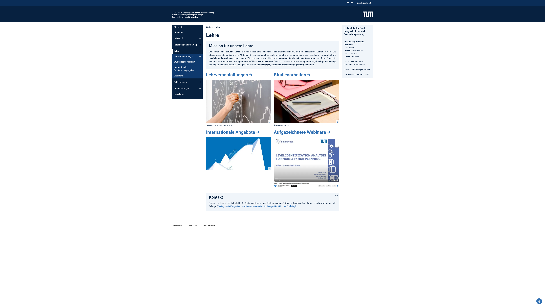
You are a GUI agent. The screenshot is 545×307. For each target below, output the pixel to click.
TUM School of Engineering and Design (187, 15)
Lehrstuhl (178, 38)
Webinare (178, 75)
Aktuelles (178, 32)
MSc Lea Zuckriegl (287, 206)
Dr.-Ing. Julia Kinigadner (229, 206)
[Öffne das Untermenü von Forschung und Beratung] (200, 44)
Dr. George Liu (270, 206)
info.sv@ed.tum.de (361, 69)
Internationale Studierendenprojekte (184, 69)
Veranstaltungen (181, 88)
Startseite (178, 27)
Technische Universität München (185, 17)
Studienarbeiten (290, 74)
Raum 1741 (362, 74)
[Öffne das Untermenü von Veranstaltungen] (200, 88)
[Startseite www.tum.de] (368, 14)
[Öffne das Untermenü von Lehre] (200, 51)
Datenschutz (177, 226)
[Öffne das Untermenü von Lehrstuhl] (200, 38)
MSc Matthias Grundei (252, 206)
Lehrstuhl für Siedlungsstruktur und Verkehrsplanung (193, 13)
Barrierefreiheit (209, 226)
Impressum (192, 226)
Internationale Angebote (230, 132)
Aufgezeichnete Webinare (300, 132)
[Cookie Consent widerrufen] (539, 301)
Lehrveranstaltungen (183, 56)
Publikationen (180, 82)
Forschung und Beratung (185, 44)
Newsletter (179, 94)
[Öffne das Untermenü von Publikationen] (200, 82)
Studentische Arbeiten (184, 62)
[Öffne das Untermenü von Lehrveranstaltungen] (200, 56)
